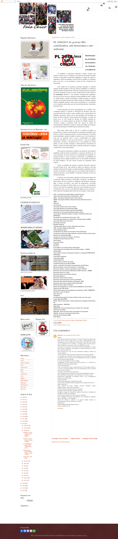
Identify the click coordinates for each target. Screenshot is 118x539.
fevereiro (26, 477)
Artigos (22, 358)
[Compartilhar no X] (57, 323)
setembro (26, 461)
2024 (23, 402)
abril (25, 473)
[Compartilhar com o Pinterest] (61, 323)
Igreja (22, 369)
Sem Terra (23, 387)
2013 (23, 485)
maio (25, 470)
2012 (23, 488)
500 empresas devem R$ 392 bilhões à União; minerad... (28, 452)
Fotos (22, 365)
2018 (23, 416)
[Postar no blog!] (56, 323)
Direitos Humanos (61, 325)
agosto (25, 463)
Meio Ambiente (24, 380)
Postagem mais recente (60, 438)
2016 (23, 421)
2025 (23, 399)
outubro (26, 430)
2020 (23, 411)
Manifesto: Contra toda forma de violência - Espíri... (27, 434)
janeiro (25, 480)
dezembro (26, 425)
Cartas (22, 360)
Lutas (68, 325)
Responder (60, 408)
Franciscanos (24, 367)
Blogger (85, 535)
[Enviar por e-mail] (54, 323)
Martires (23, 378)
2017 (23, 418)
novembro (26, 428)
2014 (23, 483)
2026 (23, 397)
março (25, 475)
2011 (23, 490)
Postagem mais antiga (89, 438)
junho (25, 468)
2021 (23, 409)
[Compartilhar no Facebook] (59, 323)
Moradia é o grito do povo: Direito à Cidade (27, 440)
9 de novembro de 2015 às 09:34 (71, 335)
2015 (23, 423)
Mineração (23, 382)
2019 (23, 414)
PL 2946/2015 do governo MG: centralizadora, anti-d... (27, 446)
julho (25, 466)
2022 (23, 406)
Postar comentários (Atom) (63, 442)
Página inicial (75, 438)
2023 (23, 404)
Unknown (60, 335)
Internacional (24, 374)
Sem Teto (23, 389)
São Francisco (24, 385)
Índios (22, 371)
